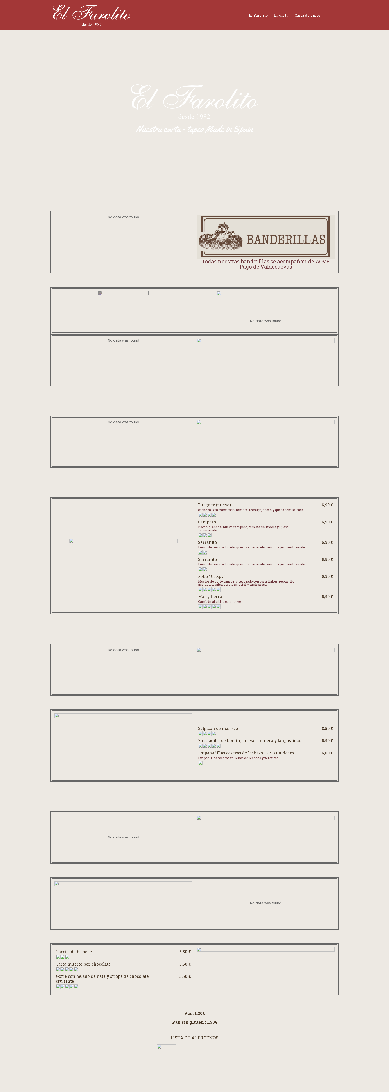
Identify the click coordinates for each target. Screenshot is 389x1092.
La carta (281, 15)
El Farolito (258, 15)
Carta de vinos (307, 15)
